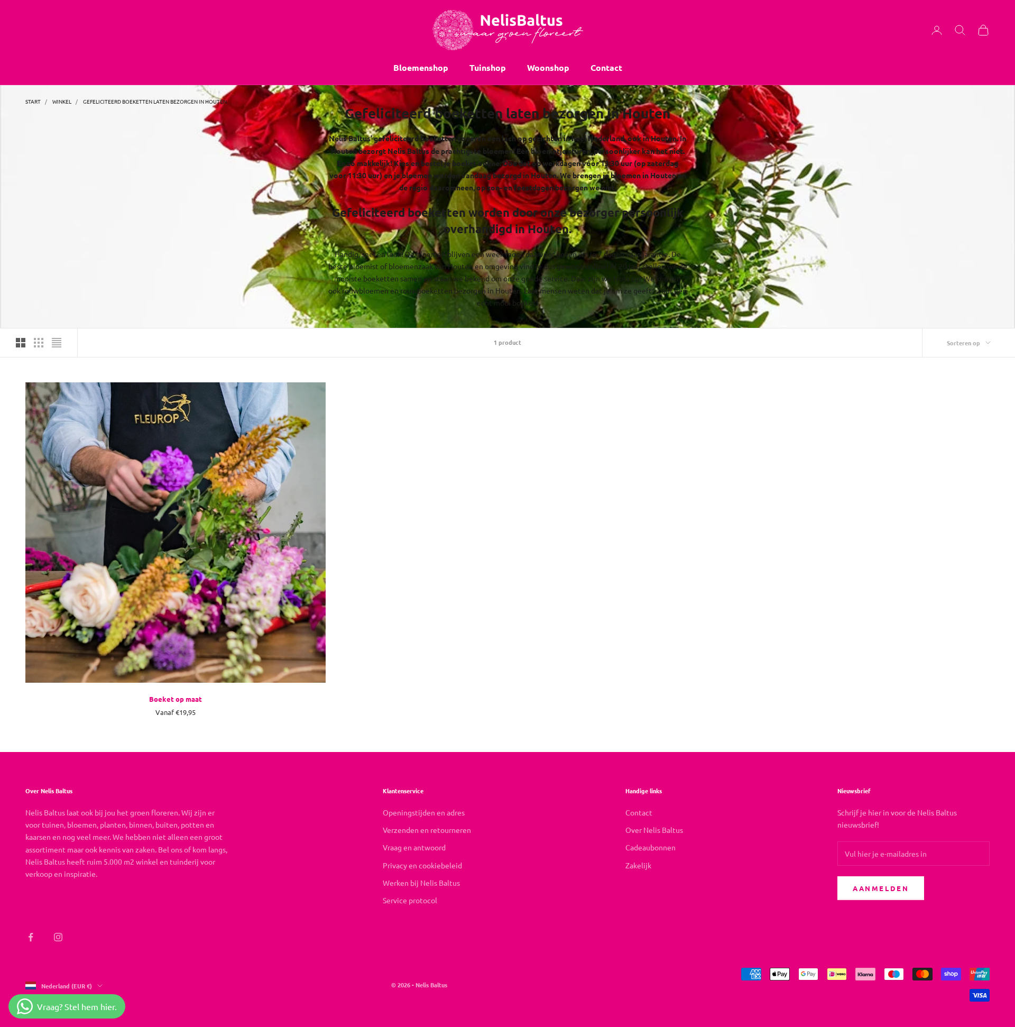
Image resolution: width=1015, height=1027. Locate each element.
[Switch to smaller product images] (38, 342)
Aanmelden (881, 888)
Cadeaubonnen (650, 847)
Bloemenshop (420, 67)
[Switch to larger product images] (20, 342)
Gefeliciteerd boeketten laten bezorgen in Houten (155, 101)
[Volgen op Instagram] (58, 937)
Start (33, 101)
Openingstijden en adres (424, 812)
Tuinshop (487, 67)
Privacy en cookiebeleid (422, 865)
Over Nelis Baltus (654, 830)
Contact (606, 67)
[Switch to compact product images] (56, 342)
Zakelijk (638, 865)
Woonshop (548, 67)
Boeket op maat (175, 698)
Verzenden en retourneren (427, 830)
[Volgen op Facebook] (30, 937)
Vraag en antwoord (414, 847)
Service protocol (410, 900)
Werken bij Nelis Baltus (421, 882)
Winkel (61, 101)
